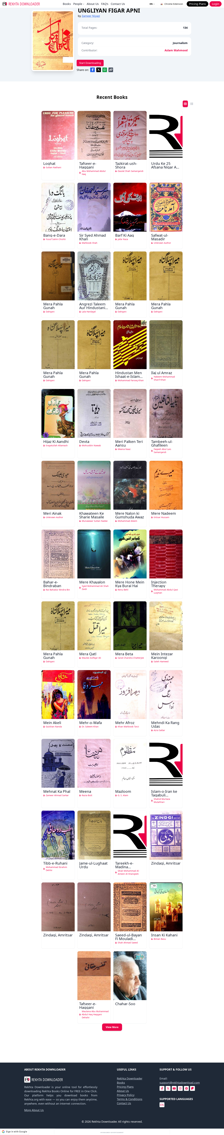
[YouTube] (174, 1088)
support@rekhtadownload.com (180, 1082)
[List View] (191, 104)
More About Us (34, 1110)
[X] (168, 1088)
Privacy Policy (125, 1095)
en (162, 1105)
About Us (93, 4)
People (77, 4)
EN (151, 3)
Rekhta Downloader (129, 1078)
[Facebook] (162, 1088)
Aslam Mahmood (176, 50)
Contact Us (118, 4)
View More (112, 1027)
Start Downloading (90, 63)
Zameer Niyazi (91, 16)
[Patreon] (192, 1088)
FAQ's (104, 4)
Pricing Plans (125, 1087)
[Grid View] (185, 104)
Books (67, 4)
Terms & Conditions (129, 1099)
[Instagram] (180, 1088)
